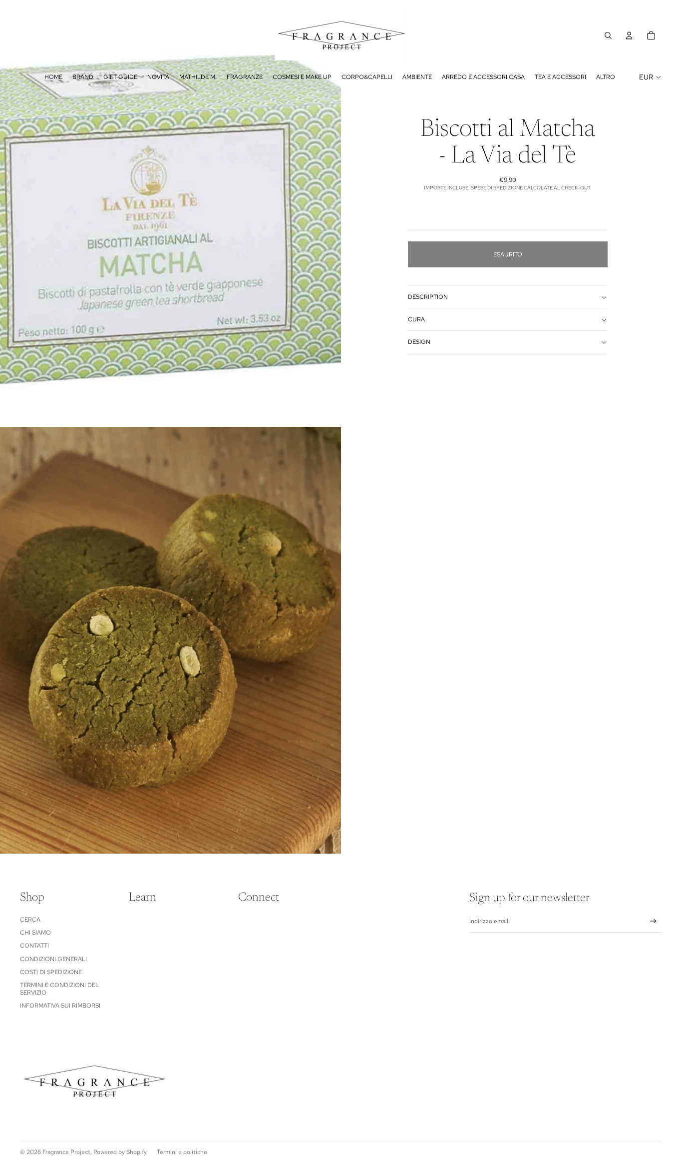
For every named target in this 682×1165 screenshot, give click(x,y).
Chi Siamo (35, 933)
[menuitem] (605, 77)
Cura (416, 319)
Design (419, 342)
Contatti (34, 946)
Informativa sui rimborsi (60, 1006)
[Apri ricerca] (608, 35)
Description (428, 297)
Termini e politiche (182, 1152)
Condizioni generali (53, 959)
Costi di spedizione (51, 972)
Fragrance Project (66, 1152)
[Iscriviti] (653, 921)
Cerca (30, 920)
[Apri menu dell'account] (629, 35)
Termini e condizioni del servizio (59, 988)
